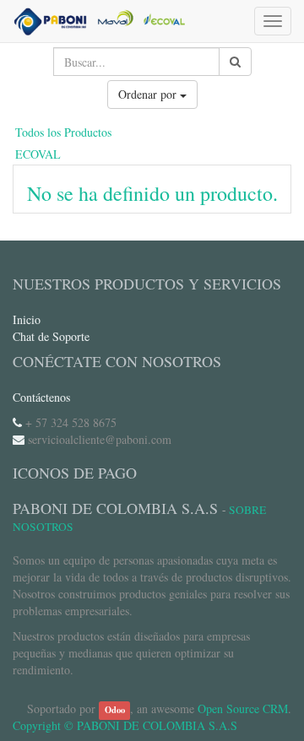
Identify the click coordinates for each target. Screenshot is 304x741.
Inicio (27, 319)
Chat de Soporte (51, 336)
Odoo (115, 710)
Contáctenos (41, 397)
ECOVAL (38, 154)
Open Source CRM (243, 708)
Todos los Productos (63, 132)
